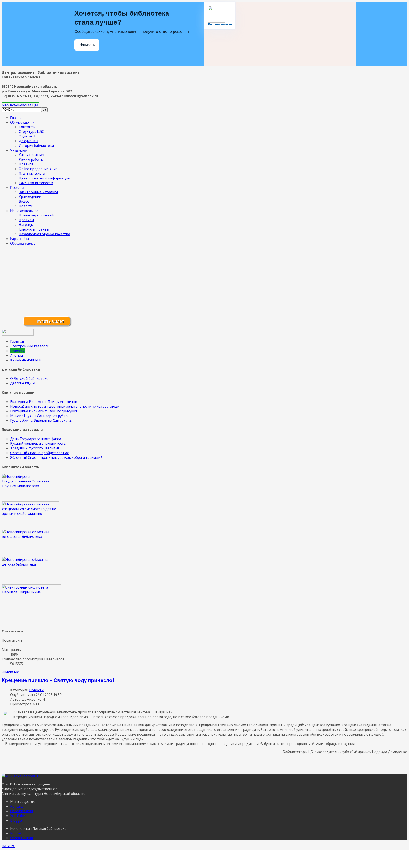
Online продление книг (38, 168)
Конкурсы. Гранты (34, 229)
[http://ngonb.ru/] (30, 500)
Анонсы (16, 355)
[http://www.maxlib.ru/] (30, 583)
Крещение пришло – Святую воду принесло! (58, 680)
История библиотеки (36, 145)
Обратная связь (22, 243)
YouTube (17, 815)
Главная (16, 117)
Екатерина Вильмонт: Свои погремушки (44, 411)
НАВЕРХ (8, 846)
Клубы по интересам (36, 182)
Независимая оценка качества (44, 234)
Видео (24, 201)
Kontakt (16, 806)
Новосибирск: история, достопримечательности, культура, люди (64, 406)
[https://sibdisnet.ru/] (30, 527)
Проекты (26, 220)
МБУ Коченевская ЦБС (20, 105)
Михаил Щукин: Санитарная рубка (39, 415)
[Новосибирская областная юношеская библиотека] (30, 555)
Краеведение (30, 196)
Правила (26, 164)
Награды (26, 224)
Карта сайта (19, 239)
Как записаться (31, 154)
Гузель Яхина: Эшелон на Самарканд (41, 420)
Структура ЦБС (31, 131)
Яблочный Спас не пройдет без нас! (39, 452)
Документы (28, 141)
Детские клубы (22, 383)
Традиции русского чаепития (34, 448)
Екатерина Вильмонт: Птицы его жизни (43, 401)
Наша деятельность (25, 211)
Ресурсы (17, 187)
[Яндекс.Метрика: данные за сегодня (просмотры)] (10, 671)
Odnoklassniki (21, 811)
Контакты (27, 126)
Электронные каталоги (38, 192)
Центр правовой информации (44, 178)
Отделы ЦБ (28, 136)
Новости (26, 206)
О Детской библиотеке (29, 378)
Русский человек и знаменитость (38, 443)
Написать (87, 45)
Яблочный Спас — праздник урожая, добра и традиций (56, 457)
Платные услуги (32, 173)
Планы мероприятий (36, 215)
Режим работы (31, 159)
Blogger (16, 820)
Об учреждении (22, 122)
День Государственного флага (35, 438)
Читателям (18, 150)
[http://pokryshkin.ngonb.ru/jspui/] (31, 623)
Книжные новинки (25, 360)
